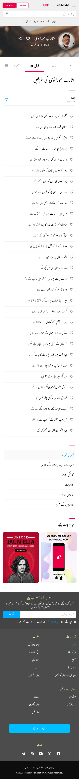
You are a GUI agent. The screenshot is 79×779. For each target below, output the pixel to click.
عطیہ (74, 644)
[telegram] (23, 754)
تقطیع (74, 659)
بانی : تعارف (34, 652)
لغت (42, 21)
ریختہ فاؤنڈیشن (34, 644)
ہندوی (37, 696)
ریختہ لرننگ (71, 704)
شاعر (54, 21)
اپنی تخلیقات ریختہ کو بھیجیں (65, 675)
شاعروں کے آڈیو (64, 504)
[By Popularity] (7, 100)
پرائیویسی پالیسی (52, 621)
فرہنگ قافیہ (71, 652)
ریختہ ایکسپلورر (34, 675)
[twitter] (49, 754)
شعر (48, 21)
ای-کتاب (27, 21)
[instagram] (32, 754)
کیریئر (37, 667)
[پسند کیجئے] (28, 38)
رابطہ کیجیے (36, 659)
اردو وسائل (71, 667)
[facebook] (58, 754)
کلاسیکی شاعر (68, 475)
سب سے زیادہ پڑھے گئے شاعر (57, 465)
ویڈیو (36, 21)
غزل (34, 66)
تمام (69, 66)
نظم (17, 66)
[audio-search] (7, 14)
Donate (22, 5)
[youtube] (41, 754)
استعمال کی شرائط (38, 767)
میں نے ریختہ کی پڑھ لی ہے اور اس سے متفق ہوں (44, 621)
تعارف (52, 66)
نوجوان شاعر (67, 494)
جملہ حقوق (27, 767)
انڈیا (32, 45)
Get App (9, 5)
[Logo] (63, 5)
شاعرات (69, 484)
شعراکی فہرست (67, 455)
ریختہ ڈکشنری (34, 704)
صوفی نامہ (72, 696)
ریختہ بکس (36, 712)
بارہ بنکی (36, 45)
